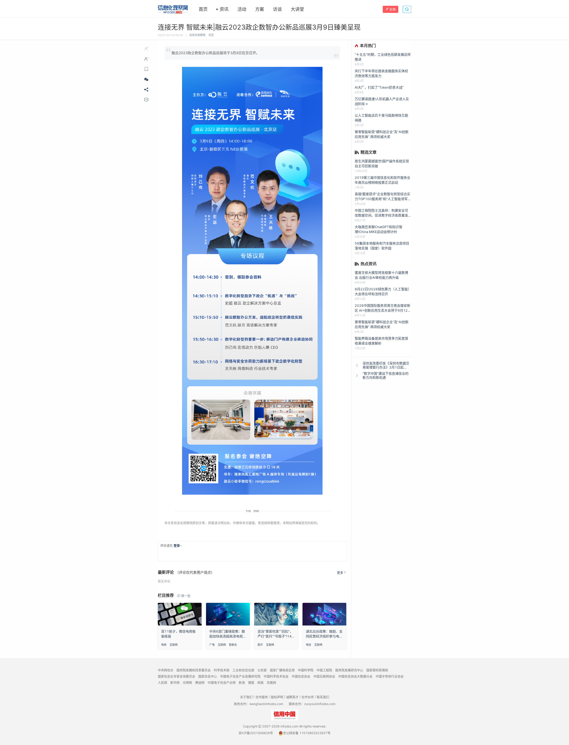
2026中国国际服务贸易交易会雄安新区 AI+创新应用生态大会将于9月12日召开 (383, 308)
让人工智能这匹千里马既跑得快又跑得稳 (381, 117)
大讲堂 (297, 9)
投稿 (392, 9)
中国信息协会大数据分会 (355, 676)
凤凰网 (271, 682)
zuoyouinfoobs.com (319, 704)
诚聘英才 (292, 697)
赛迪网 (199, 682)
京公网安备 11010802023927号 (307, 733)
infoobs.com (289, 726)
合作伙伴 (307, 697)
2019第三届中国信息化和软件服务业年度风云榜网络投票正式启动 (382, 180)
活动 (241, 9)
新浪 (242, 682)
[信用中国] (284, 715)
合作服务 (261, 697)
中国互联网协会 (324, 676)
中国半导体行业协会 (390, 676)
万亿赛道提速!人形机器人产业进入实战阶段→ (382, 101)
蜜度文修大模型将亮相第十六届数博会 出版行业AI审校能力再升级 (381, 275)
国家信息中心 (207, 676)
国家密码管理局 (377, 670)
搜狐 (251, 682)
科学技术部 (221, 670)
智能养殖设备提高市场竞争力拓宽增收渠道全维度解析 (381, 340)
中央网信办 (165, 670)
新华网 (175, 682)
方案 (259, 9)
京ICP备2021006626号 (255, 733)
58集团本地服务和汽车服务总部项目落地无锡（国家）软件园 (382, 245)
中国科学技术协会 (276, 676)
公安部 (262, 670)
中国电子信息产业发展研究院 (240, 676)
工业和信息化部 (243, 670)
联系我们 (323, 697)
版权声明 (277, 697)
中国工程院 (324, 670)
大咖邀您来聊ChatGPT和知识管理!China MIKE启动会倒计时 (378, 229)
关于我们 (246, 697)
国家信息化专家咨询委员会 (176, 676)
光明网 (187, 682)
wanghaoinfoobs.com (266, 704)
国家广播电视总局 (282, 670)
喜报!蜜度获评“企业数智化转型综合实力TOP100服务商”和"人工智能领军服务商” (383, 196)
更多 (340, 572)
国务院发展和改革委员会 (193, 670)
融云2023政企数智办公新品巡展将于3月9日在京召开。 (216, 53)
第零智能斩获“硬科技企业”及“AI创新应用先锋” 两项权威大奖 (382, 134)
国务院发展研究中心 (349, 670)
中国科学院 (305, 670)
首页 (203, 9)
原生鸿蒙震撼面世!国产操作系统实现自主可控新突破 (382, 163)
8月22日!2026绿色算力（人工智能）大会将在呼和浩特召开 (383, 291)
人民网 (162, 682)
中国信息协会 (301, 676)
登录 (177, 545)
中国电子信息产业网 (222, 682)
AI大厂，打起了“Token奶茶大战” (379, 87)
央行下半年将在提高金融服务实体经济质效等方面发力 (381, 73)
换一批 (185, 596)
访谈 (277, 9)
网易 (260, 682)
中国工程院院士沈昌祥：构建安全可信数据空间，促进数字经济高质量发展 (381, 213)
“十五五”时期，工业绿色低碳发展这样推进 (383, 57)
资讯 (224, 9)
